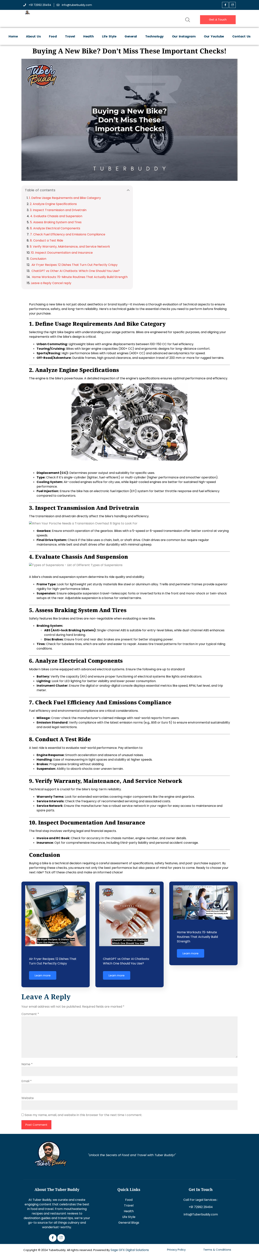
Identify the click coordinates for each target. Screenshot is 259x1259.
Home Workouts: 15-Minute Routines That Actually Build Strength (79, 277)
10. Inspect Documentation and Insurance (62, 252)
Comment (30, 1014)
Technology (154, 36)
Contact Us (241, 36)
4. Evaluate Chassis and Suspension (56, 216)
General (131, 36)
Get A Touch (218, 19)
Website (27, 1098)
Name (27, 1064)
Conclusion (38, 259)
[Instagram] (61, 1238)
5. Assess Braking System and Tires (56, 222)
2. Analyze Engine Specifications (53, 204)
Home (13, 36)
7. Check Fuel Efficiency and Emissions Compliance (67, 234)
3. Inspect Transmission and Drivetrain (58, 210)
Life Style (109, 36)
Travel (70, 36)
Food (53, 36)
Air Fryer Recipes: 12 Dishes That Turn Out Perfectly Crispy (74, 265)
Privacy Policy (176, 1250)
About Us (33, 36)
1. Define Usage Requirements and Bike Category (65, 198)
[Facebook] (225, 5)
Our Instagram (184, 36)
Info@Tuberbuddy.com (201, 1214)
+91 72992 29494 (201, 1207)
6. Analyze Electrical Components (55, 228)
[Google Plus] (232, 5)
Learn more (43, 975)
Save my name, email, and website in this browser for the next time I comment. (83, 1115)
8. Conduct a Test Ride (46, 240)
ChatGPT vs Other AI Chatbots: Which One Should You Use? (75, 271)
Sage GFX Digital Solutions (130, 1250)
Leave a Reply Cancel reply (51, 283)
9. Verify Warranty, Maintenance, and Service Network (70, 246)
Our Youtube (214, 36)
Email (26, 1081)
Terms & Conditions (217, 1250)
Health (88, 36)
